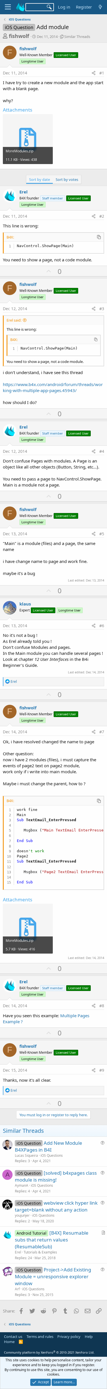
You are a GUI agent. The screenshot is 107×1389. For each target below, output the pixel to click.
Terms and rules (40, 1336)
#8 (101, 1005)
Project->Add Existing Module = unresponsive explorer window (53, 1276)
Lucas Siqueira (26, 1155)
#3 (101, 308)
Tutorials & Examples (40, 1252)
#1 (101, 73)
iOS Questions (52, 1155)
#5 (101, 533)
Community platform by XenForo (49, 1352)
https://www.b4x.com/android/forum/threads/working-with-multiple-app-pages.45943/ (53, 387)
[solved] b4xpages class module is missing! (56, 1176)
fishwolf (19, 36)
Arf (17, 1289)
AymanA (21, 1185)
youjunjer (22, 1215)
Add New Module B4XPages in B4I (48, 1146)
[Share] (93, 73)
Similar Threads (77, 36)
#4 (101, 451)
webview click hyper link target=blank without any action (56, 1206)
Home (9, 1341)
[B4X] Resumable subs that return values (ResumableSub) (51, 1239)
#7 (101, 731)
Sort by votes (67, 179)
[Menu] (8, 7)
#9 (101, 1070)
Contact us (13, 1336)
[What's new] (100, 7)
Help (89, 1336)
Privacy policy (68, 1336)
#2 (101, 216)
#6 (101, 625)
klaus (25, 604)
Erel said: (14, 320)
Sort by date (39, 179)
